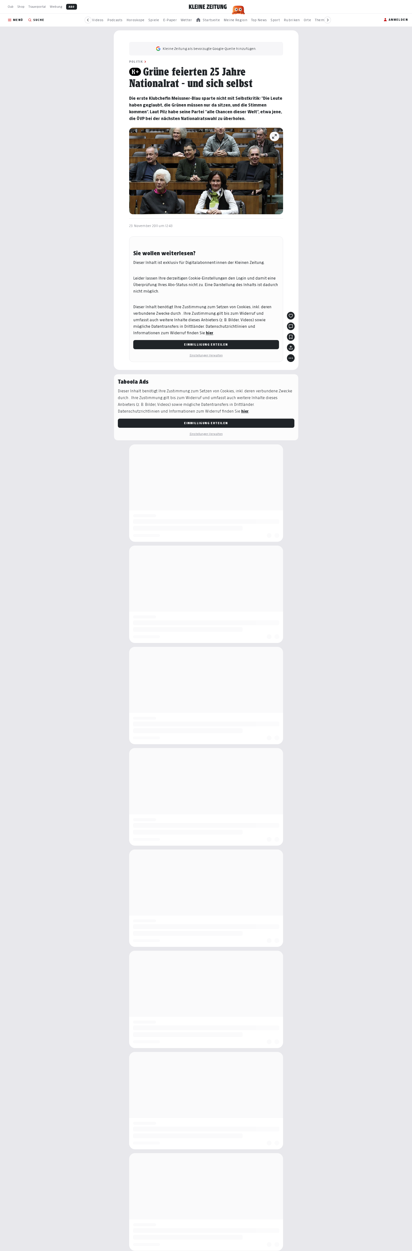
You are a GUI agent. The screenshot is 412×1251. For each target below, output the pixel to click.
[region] (208, 20)
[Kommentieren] (291, 326)
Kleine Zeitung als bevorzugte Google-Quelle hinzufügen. (209, 48)
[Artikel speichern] (291, 337)
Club (10, 6)
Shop (21, 6)
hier (209, 333)
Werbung (56, 6)
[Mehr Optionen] (291, 358)
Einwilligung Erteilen (206, 344)
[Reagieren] (291, 316)
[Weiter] (327, 20)
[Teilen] (291, 347)
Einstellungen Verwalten (206, 355)
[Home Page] (208, 6)
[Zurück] (88, 20)
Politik (136, 61)
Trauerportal (37, 6)
